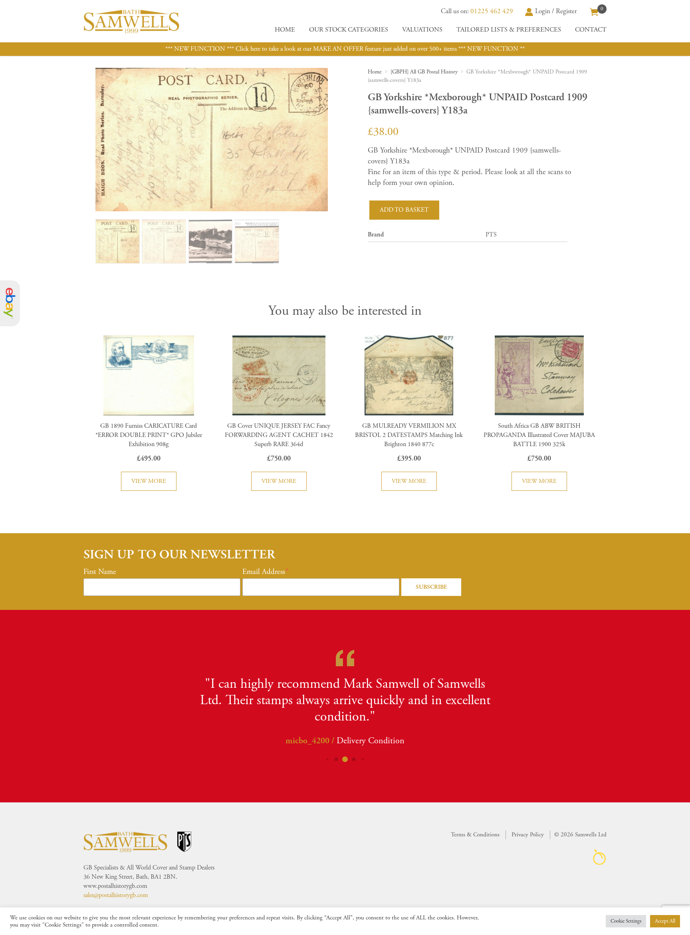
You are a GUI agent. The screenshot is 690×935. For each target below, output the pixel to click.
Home (285, 30)
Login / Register (556, 11)
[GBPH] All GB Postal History (424, 71)
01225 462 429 (491, 11)
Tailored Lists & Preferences (508, 30)
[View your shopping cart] (594, 11)
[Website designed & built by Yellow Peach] (600, 857)
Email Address (263, 572)
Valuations (422, 30)
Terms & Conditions (475, 834)
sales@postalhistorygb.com (115, 895)
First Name (99, 572)
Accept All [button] (665, 921)
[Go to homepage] (131, 21)
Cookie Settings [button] (626, 921)
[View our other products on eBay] (10, 303)
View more (148, 481)
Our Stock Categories (348, 30)
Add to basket (404, 210)
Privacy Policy (528, 834)
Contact (591, 30)
